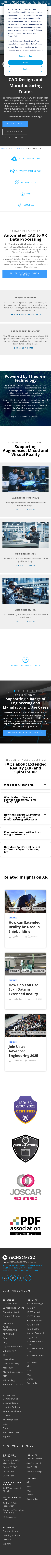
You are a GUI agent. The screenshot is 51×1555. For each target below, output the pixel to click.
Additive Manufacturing (10, 1328)
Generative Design (11, 1363)
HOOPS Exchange (34, 1303)
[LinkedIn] (5, 1278)
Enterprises (8, 1359)
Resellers (7, 1539)
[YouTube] (28, 1278)
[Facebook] (20, 1278)
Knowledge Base (10, 1419)
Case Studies (32, 1383)
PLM (5, 1376)
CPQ (5, 1342)
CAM (5, 1338)
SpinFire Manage (34, 1471)
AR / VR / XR (8, 1334)
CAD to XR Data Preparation (10, 1504)
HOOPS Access (33, 1316)
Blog (28, 1374)
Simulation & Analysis (13, 1384)
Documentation (10, 1403)
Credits (35, 1270)
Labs (5, 1424)
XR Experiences (10, 1517)
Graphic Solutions (11, 1316)
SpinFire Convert (34, 1458)
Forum (6, 1428)
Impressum (24, 1270)
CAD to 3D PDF (10, 1467)
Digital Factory (9, 1350)
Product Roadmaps (12, 1411)
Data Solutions (10, 1303)
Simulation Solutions (12, 1312)
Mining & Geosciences (13, 1372)
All (27, 1366)
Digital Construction (12, 1346)
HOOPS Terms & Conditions (13, 1265)
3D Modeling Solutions (13, 1307)
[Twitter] (13, 1278)
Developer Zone (10, 1398)
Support (7, 1436)
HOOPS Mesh (32, 1324)
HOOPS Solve (32, 1329)
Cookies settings (25, 56)
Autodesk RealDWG (35, 1355)
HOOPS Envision (34, 1320)
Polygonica (31, 1337)
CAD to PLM (8, 1475)
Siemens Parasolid (35, 1333)
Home (4, 148)
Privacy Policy (19, 1268)
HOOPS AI (31, 1307)
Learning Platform (11, 1407)
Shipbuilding (9, 1380)
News (29, 1370)
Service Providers (11, 1432)
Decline (25, 69)
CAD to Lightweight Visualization (12, 1461)
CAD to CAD (8, 1471)
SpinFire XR (31, 1467)
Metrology (8, 1367)
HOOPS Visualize (34, 1312)
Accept (25, 62)
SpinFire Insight (33, 1463)
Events (29, 1379)
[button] (15, 124)
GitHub (6, 1415)
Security (13, 1270)
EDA (5, 1355)
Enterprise (17, 148)
